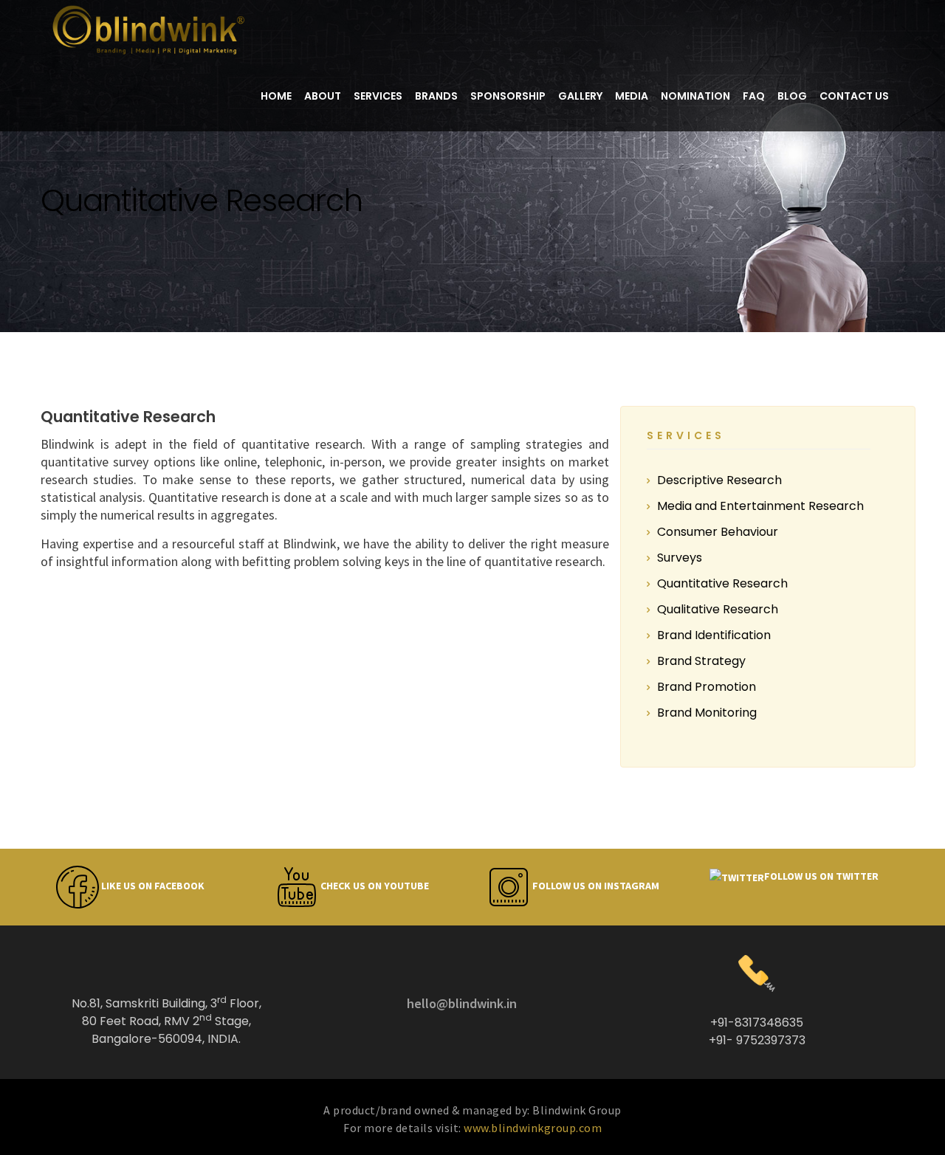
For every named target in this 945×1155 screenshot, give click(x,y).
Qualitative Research (717, 609)
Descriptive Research (719, 480)
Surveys (679, 557)
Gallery (580, 96)
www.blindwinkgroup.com (533, 1127)
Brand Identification (714, 635)
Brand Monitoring (707, 712)
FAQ (754, 96)
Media (631, 96)
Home (276, 96)
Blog (792, 96)
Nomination (695, 96)
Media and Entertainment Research (760, 505)
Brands (436, 96)
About (322, 96)
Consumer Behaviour (717, 531)
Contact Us (854, 96)
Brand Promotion (706, 686)
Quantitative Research (722, 583)
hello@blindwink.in (462, 1003)
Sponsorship (508, 96)
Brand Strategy (701, 660)
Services (378, 96)
